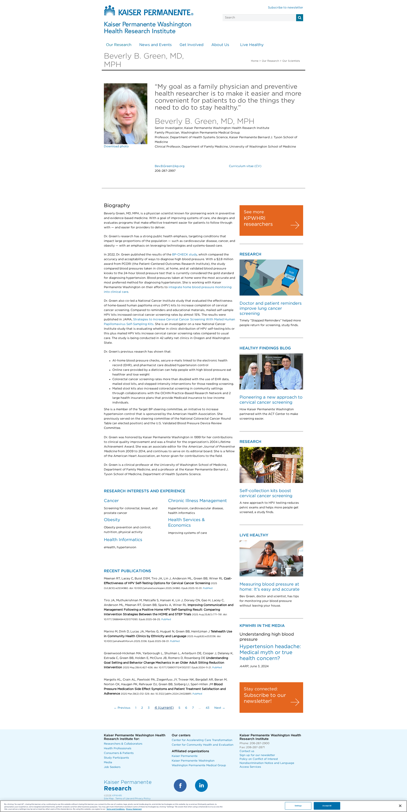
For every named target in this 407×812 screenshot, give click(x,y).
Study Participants (116, 757)
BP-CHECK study (184, 254)
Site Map (109, 798)
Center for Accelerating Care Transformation (202, 740)
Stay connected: (261, 689)
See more (254, 212)
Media (108, 762)
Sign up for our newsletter (257, 755)
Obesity (112, 520)
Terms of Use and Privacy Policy (133, 798)
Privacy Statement (134, 809)
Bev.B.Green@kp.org (169, 166)
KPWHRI (117, 795)
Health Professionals (117, 748)
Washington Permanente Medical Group (199, 765)
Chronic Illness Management (197, 501)
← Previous (122, 707)
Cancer (111, 501)
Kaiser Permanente (185, 756)
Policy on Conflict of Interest (259, 759)
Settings (298, 806)
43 (207, 707)
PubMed (207, 588)
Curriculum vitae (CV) (245, 166)
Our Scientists (291, 61)
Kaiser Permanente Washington (193, 760)
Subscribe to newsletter (285, 7)
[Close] (400, 806)
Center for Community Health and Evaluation (202, 745)
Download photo (116, 146)
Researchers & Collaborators (123, 743)
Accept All (326, 806)
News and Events (155, 45)
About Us (220, 45)
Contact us (247, 751)
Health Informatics (123, 540)
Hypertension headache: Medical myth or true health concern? (270, 652)
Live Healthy (252, 45)
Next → (219, 707)
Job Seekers (112, 767)
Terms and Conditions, (115, 809)
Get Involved (192, 45)
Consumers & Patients (119, 753)
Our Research (118, 45)
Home (254, 61)
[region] (203, 806)
